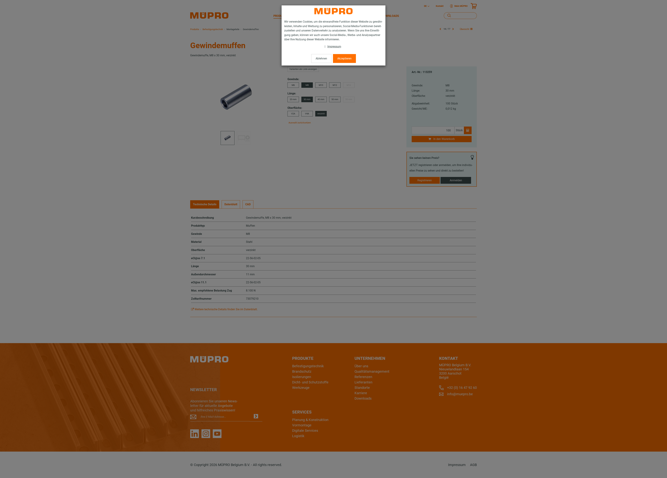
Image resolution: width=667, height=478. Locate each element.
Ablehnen (321, 58)
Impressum (334, 46)
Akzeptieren (344, 58)
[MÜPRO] (333, 11)
